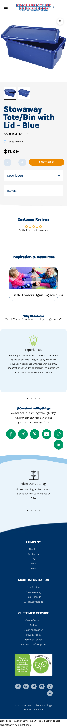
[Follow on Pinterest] (35, 434)
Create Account (33, 620)
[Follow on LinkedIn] (58, 445)
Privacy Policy (33, 634)
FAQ (33, 558)
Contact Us (33, 553)
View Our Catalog (33, 484)
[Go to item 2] (24, 93)
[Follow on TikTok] (58, 434)
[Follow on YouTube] (46, 434)
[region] (33, 360)
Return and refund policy (33, 644)
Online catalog (33, 592)
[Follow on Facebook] (11, 434)
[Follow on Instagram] (23, 434)
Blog (33, 563)
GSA (33, 568)
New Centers (33, 587)
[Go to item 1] (10, 93)
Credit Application (33, 629)
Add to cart (46, 162)
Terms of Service (33, 639)
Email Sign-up (33, 596)
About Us (33, 549)
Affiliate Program (33, 601)
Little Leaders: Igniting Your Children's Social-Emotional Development (39, 295)
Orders (33, 625)
